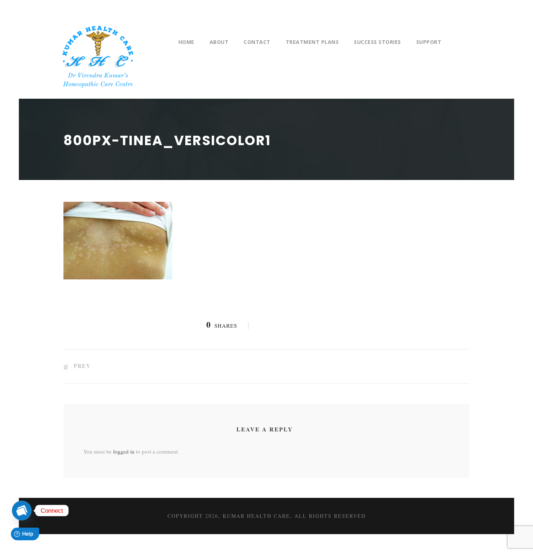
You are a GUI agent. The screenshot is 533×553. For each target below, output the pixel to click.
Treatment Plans (312, 41)
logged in (124, 451)
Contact (257, 41)
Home (186, 41)
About (219, 41)
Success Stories (377, 41)
